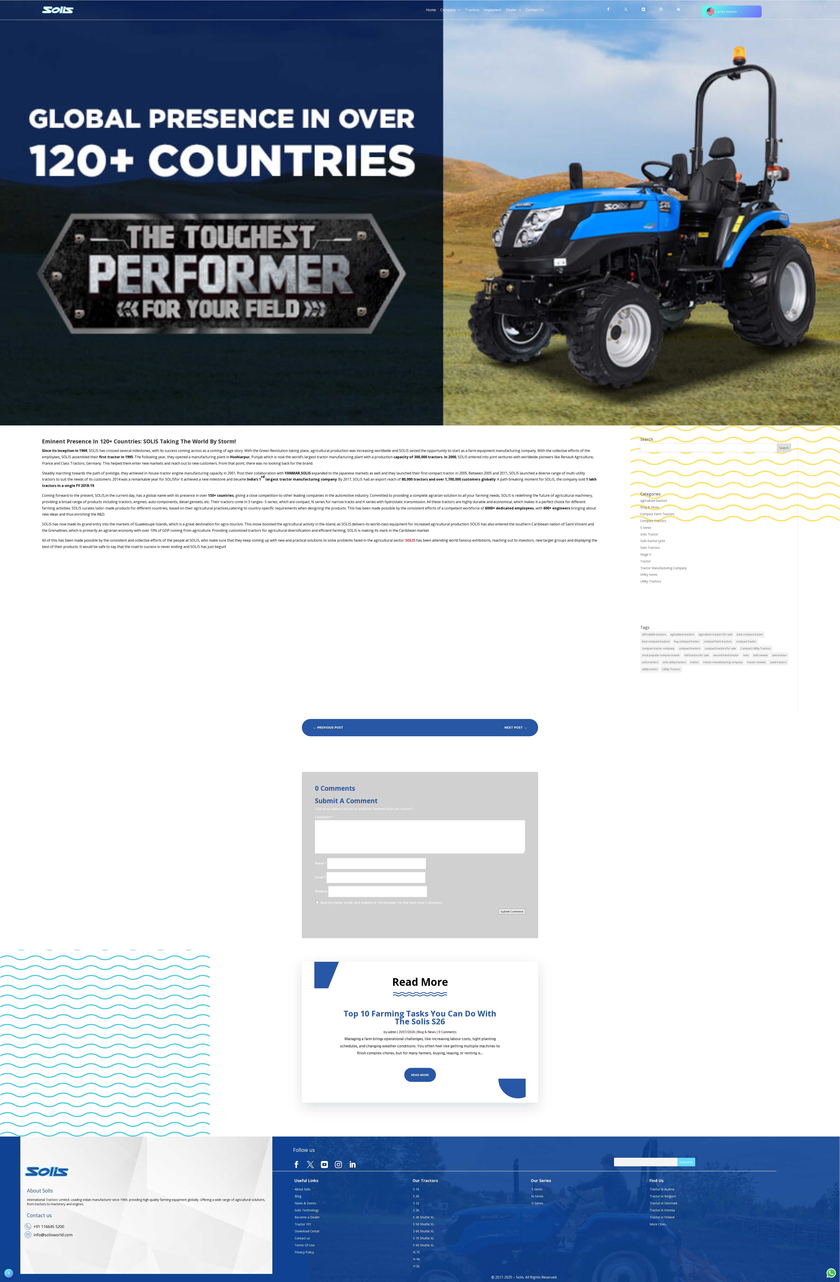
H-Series (537, 1203)
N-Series (537, 1196)
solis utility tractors (674, 662)
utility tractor (650, 669)
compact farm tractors (718, 641)
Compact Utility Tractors (755, 648)
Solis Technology (307, 1210)
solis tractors (650, 662)
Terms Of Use (305, 1245)
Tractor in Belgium (663, 1196)
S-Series (537, 1189)
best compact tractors (656, 641)
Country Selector (726, 12)
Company (448, 9)
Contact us (302, 1238)
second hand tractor (726, 655)
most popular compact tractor (661, 655)
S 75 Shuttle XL (423, 1238)
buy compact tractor (686, 641)
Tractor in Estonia (662, 1210)
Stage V (645, 554)
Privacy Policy (304, 1252)
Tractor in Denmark (663, 1203)
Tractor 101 (303, 1224)
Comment (324, 817)
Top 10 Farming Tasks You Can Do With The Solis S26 (420, 1017)
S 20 (416, 1196)
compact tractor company (658, 648)
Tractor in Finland (662, 1217)
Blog (298, 1196)
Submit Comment (511, 911)
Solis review (760, 655)
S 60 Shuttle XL (423, 1231)
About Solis (303, 1189)
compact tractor (746, 641)
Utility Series (649, 574)
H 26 (416, 1266)
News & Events (305, 1203)
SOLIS (410, 540)
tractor (694, 662)
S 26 (416, 1210)
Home (431, 9)
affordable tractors (654, 634)
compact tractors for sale (720, 648)
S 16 (416, 1189)
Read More (420, 1075)
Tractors (472, 9)
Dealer (511, 9)
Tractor (645, 561)
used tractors (778, 662)
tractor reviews (756, 662)
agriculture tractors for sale (715, 634)
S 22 (416, 1203)
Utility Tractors (650, 581)
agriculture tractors (653, 500)
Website (321, 891)
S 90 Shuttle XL (423, 1245)
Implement (492, 9)
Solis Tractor (649, 534)
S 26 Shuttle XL (423, 1217)
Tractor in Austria (662, 1189)
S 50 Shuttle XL (423, 1224)
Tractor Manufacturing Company (663, 568)
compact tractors (689, 648)
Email (320, 877)
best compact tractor (750, 634)
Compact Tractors (653, 521)
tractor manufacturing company (723, 662)
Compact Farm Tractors (657, 514)
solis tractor (779, 655)
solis (746, 655)
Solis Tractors (650, 548)
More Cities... (659, 1224)
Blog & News (649, 507)
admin (392, 1032)
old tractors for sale (696, 655)
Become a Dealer (307, 1217)
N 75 (416, 1252)
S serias (645, 527)
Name (320, 863)
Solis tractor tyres (652, 541)
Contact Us (535, 9)
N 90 (416, 1259)
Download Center (307, 1231)
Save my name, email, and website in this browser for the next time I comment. (381, 903)
